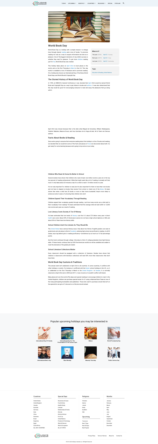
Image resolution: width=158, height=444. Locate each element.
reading (64, 52)
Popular (117, 3)
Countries (90, 3)
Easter (88, 268)
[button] (123, 3)
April (89, 83)
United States (55, 229)
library (102, 189)
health (50, 218)
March (73, 68)
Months (81, 3)
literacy (75, 215)
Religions (101, 3)
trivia (89, 144)
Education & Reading (97, 72)
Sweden (97, 270)
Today (64, 3)
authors (89, 85)
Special (110, 3)
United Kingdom (87, 270)
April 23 (105, 54)
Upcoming (71, 3)
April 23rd (70, 66)
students (73, 231)
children (80, 59)
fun (54, 62)
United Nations (108, 72)
